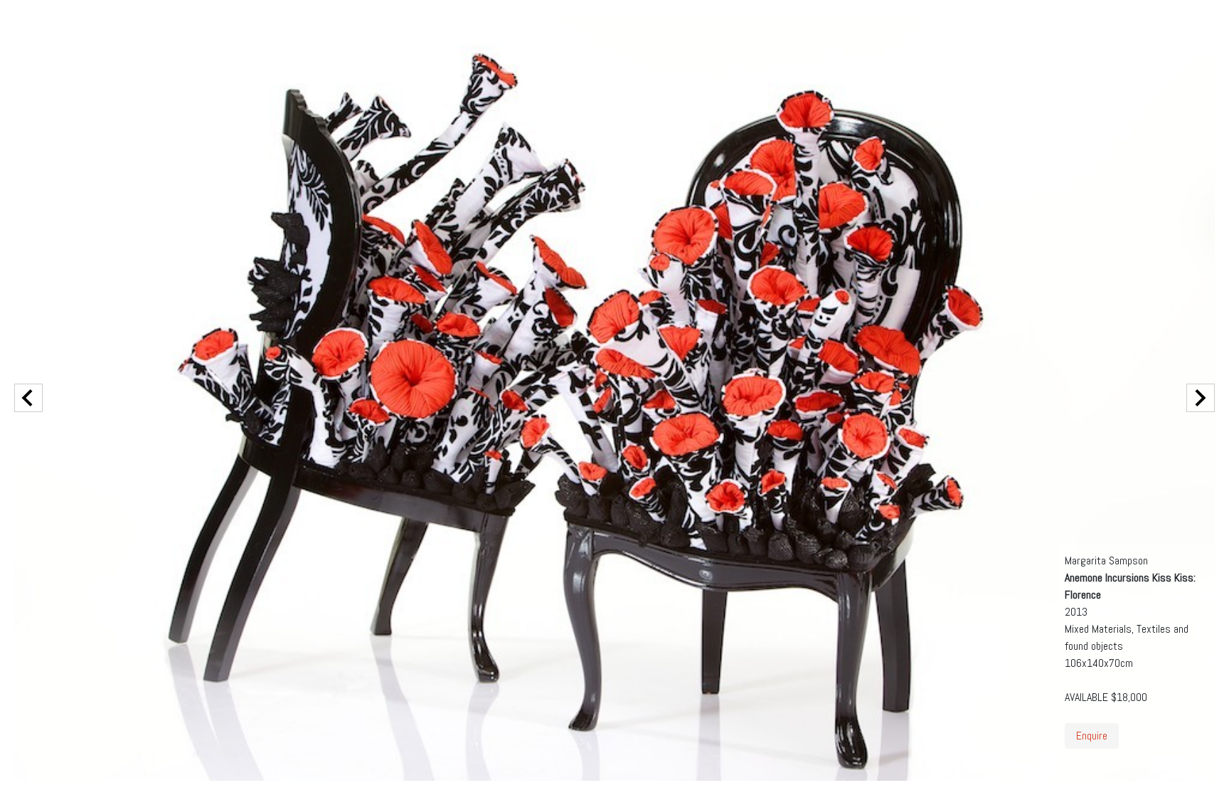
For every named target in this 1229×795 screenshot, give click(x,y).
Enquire (1091, 735)
